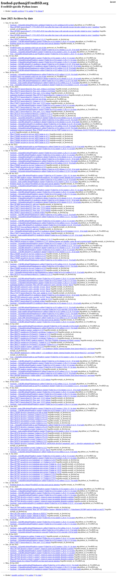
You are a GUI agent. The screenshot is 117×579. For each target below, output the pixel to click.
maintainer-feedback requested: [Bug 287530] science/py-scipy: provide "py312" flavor (41, 285)
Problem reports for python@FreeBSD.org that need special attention (35, 43)
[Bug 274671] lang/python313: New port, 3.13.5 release (30, 380)
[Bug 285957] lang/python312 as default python (27, 213)
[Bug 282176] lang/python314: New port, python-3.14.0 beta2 (32, 89)
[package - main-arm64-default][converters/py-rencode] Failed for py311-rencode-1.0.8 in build (44, 326)
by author (30, 11)
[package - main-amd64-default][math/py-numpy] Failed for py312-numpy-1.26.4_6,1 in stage (44, 182)
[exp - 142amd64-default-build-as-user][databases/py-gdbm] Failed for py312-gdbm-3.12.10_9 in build (47, 147)
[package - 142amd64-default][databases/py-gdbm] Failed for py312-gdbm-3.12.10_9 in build (44, 74)
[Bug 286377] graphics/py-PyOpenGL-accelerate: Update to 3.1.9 (34, 332)
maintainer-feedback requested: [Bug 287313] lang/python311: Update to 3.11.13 (39, 95)
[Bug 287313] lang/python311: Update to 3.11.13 (28, 97)
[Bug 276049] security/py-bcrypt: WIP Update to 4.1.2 (29, 134)
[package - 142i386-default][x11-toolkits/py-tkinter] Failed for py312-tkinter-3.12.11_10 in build (44, 159)
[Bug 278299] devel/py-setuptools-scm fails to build (28, 412)
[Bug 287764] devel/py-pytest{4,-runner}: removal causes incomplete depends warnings (42, 497)
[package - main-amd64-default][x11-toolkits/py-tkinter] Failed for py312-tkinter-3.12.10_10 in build (46, 235)
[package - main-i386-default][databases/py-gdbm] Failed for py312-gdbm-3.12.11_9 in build (43, 530)
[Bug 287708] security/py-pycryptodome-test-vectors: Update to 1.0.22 (35, 464)
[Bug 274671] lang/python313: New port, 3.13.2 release (30, 93)
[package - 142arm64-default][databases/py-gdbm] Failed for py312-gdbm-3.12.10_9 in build (43, 171)
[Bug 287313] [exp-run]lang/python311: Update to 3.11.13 (31, 114)
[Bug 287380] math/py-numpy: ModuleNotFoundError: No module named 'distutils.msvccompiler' (45, 177)
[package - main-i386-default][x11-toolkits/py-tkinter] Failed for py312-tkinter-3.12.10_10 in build (45, 225)
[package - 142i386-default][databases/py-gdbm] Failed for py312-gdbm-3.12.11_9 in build (43, 163)
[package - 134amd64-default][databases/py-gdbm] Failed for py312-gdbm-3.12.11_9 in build (44, 223)
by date (38, 575)
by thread (39, 11)
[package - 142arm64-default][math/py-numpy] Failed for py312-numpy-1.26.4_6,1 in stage (43, 52)
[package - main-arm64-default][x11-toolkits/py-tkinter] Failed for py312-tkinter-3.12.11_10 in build (46, 503)
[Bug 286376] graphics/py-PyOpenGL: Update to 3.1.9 (30, 334)
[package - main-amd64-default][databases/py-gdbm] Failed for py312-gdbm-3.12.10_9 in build (44, 83)
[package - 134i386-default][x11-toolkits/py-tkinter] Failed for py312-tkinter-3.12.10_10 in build (44, 50)
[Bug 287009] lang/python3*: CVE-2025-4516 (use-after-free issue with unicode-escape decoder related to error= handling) (54, 27)
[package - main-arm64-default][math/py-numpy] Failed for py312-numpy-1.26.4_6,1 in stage (44, 404)
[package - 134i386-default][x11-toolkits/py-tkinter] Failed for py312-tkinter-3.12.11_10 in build (44, 252)
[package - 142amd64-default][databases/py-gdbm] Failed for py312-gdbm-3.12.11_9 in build (44, 161)
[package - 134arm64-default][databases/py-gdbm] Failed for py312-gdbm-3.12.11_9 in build (43, 452)
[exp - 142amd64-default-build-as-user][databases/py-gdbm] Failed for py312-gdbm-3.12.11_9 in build (47, 272)
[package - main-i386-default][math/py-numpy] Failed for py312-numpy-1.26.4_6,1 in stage (43, 175)
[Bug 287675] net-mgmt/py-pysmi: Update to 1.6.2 (28, 421)
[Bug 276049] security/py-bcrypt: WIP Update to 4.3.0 (29, 138)
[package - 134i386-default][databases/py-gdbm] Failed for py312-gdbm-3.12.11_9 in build (43, 264)
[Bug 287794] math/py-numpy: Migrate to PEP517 (28, 507)
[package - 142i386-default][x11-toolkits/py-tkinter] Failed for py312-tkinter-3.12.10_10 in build (44, 64)
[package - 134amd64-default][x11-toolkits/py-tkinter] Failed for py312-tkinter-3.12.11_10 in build (45, 198)
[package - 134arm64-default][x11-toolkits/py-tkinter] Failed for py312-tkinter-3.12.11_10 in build (45, 390)
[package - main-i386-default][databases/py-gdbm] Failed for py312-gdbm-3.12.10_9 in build (43, 81)
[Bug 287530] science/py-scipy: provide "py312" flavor (30, 287)
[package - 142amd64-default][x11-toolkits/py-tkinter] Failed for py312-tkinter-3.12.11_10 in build (45, 157)
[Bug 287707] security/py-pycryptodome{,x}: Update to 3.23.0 (33, 460)
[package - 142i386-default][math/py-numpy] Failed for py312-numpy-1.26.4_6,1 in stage (42, 58)
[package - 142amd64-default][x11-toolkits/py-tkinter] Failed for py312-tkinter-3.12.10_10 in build (45, 66)
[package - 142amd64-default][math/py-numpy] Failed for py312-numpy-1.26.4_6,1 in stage (43, 60)
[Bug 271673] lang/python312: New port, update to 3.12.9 (31, 293)
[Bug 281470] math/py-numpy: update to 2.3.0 (27, 330)
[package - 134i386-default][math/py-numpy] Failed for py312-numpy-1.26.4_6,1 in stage (42, 41)
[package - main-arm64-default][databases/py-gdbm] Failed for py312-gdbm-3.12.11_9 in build (44, 565)
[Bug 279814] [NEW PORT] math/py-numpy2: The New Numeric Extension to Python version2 (45, 340)
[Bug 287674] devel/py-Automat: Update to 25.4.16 (29, 415)
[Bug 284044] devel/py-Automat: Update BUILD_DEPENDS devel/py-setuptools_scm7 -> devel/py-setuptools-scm (52, 443)
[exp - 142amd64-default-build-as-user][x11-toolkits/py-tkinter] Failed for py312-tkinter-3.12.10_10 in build (49, 85)
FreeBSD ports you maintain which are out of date (28, 48)
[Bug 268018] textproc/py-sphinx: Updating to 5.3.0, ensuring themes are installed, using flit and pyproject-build (50, 241)
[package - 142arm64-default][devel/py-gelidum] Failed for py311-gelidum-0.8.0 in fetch (42, 25)
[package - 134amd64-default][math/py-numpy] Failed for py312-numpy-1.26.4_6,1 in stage (43, 62)
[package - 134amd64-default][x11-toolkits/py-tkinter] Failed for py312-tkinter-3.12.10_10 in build (45, 78)
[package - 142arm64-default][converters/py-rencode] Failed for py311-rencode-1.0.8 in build (43, 532)
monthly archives (18, 11)
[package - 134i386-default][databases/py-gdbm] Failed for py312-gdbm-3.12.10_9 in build (43, 70)
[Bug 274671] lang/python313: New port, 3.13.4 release (30, 208)
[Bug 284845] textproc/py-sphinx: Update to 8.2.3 (28, 536)
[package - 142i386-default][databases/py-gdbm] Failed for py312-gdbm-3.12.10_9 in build (43, 68)
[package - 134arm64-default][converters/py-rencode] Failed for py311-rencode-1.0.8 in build (43, 309)
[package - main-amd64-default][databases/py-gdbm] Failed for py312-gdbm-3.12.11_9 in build (44, 528)
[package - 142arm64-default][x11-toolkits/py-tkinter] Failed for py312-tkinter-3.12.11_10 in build (45, 569)
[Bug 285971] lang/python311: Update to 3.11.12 (28, 39)
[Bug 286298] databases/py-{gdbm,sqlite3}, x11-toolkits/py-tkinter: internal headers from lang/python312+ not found (52, 349)
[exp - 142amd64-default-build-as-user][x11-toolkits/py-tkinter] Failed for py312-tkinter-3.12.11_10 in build (49, 231)
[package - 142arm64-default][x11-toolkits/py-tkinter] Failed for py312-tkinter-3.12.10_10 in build (45, 118)
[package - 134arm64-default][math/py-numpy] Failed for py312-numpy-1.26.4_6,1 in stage (43, 367)
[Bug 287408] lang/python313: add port (24, 204)
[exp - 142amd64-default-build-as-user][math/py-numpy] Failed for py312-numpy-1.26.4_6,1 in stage (46, 54)
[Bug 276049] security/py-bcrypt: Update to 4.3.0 (28, 165)
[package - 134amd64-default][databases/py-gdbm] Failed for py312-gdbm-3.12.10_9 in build (44, 120)
